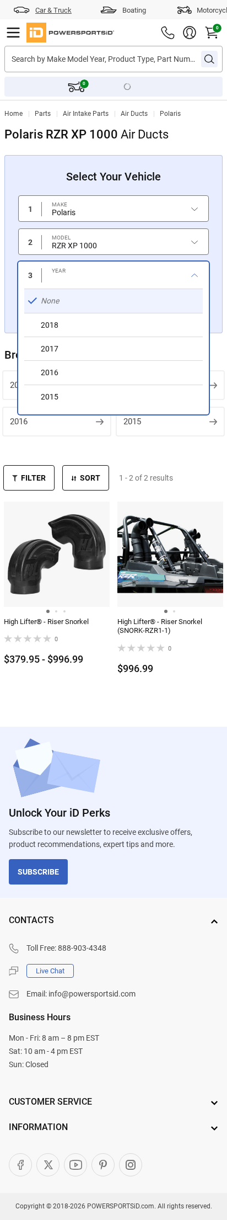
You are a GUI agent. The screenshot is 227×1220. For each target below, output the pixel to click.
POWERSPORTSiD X (48, 1164)
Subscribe (38, 871)
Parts (43, 114)
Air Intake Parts (86, 114)
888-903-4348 (82, 948)
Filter (33, 477)
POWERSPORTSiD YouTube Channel (75, 1164)
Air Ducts (134, 114)
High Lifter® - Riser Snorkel (46, 621)
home (13, 114)
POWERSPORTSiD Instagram (130, 1164)
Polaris (170, 114)
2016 (19, 422)
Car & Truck (53, 10)
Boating (134, 10)
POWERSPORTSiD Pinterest (103, 1164)
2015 (132, 422)
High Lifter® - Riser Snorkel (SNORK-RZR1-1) (159, 626)
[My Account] (190, 32)
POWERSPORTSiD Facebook (20, 1164)
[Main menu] (13, 32)
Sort (90, 477)
